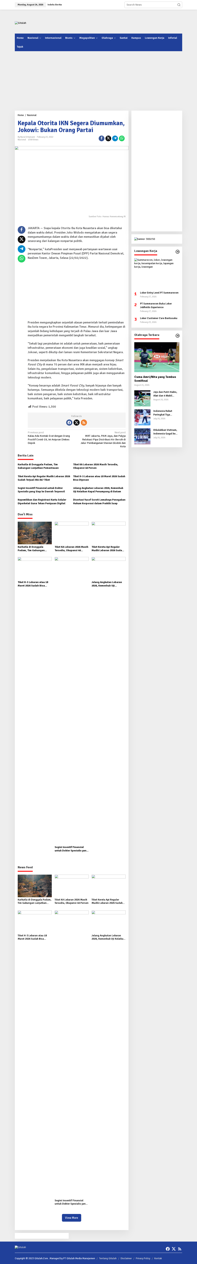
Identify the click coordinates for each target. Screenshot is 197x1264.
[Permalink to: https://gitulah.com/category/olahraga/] (177, 335)
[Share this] (101, 138)
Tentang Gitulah (108, 1258)
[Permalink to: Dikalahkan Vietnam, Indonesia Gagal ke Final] (142, 436)
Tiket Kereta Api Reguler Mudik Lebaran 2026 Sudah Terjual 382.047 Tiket (44, 478)
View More (71, 1218)
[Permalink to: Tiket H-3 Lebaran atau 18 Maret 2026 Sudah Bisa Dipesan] (35, 568)
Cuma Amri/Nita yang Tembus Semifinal (155, 379)
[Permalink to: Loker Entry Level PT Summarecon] (156, 273)
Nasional (22, 139)
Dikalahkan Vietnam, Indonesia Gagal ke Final (165, 431)
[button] (179, 5)
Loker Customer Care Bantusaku (158, 318)
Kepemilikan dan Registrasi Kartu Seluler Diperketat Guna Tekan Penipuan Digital (42, 501)
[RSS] (84, 422)
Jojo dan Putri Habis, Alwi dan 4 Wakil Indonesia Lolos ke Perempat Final (165, 394)
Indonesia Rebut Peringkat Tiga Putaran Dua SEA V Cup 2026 (164, 413)
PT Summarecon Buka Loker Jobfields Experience (156, 305)
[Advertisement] (104, 21)
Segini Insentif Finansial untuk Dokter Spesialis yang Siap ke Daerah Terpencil (41, 490)
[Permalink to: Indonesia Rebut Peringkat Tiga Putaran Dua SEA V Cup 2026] (142, 417)
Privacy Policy (143, 1258)
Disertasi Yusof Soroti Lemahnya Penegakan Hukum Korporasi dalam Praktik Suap (99, 501)
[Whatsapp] (122, 138)
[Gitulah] (20, 23)
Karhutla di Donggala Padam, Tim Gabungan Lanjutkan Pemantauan (38, 466)
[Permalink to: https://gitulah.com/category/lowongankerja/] (177, 251)
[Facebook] (69, 422)
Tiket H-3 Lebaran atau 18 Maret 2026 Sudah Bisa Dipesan (99, 478)
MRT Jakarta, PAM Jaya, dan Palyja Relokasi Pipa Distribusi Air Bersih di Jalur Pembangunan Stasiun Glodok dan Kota (103, 439)
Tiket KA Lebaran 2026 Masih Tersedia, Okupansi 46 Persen (95, 466)
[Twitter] (76, 422)
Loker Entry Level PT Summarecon (159, 292)
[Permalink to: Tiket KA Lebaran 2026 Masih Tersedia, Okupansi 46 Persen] (72, 532)
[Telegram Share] (115, 138)
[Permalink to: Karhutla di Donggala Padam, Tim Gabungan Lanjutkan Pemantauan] (35, 532)
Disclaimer (126, 1258)
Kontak (158, 1258)
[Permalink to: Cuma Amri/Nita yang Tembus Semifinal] (156, 357)
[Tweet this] (108, 138)
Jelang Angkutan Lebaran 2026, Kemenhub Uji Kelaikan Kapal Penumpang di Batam (98, 490)
